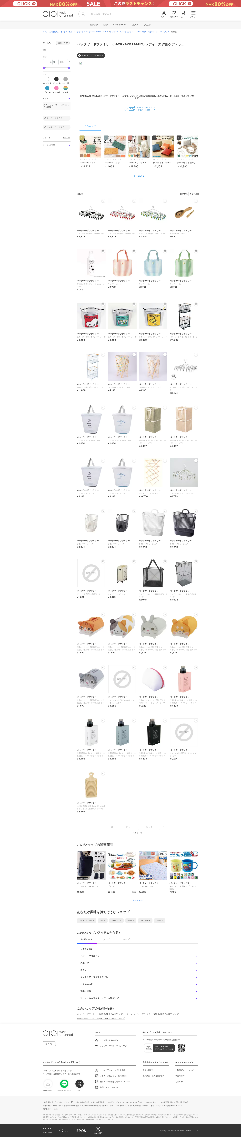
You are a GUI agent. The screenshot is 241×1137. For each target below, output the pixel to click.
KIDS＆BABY (119, 24)
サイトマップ (156, 1106)
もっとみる (139, 175)
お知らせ (179, 1081)
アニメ (147, 24)
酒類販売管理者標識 (71, 1106)
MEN (105, 24)
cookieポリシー (151, 1102)
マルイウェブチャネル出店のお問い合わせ (132, 1106)
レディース (114, 32)
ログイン (49, 1044)
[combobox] (101, 14)
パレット (159, 920)
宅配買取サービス (170, 1106)
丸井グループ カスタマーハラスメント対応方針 (125, 1102)
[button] (47, 80)
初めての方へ (180, 1076)
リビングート (145, 920)
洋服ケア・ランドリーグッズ (158, 32)
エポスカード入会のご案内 (153, 1076)
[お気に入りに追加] (103, 853)
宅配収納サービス (49, 1109)
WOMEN (94, 24)
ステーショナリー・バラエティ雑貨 (133, 32)
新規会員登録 (148, 1070)
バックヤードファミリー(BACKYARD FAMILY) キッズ (101, 1018)
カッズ (102, 920)
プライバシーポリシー (62, 1102)
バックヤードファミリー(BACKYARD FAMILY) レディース (103, 1014)
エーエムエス (116, 920)
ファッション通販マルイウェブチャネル (57, 32)
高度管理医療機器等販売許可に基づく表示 (97, 1106)
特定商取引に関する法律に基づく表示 (175, 1102)
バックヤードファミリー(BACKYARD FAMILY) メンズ (155, 1014)
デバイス (131, 920)
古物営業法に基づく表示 (52, 1106)
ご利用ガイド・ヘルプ (184, 1070)
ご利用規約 (47, 1102)
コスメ (135, 24)
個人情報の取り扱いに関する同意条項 (90, 1102)
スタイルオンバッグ (86, 920)
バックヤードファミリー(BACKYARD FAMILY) (91, 32)
